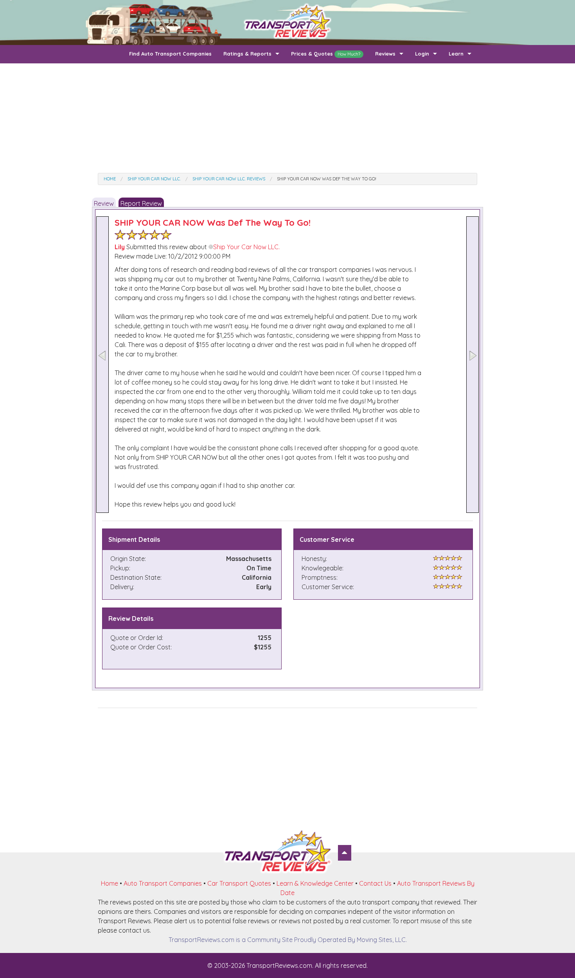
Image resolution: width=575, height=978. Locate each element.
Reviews (385, 53)
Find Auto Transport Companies (170, 53)
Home (109, 883)
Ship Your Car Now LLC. (246, 247)
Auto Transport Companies (163, 883)
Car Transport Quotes (239, 883)
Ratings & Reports (247, 53)
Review (104, 203)
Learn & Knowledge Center (315, 883)
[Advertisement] (287, 118)
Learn (456, 53)
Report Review (141, 203)
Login (422, 53)
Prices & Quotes (325, 53)
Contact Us (375, 883)
